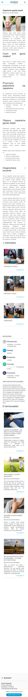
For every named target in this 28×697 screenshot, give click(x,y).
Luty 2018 (9, 396)
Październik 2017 (19, 398)
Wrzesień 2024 (7, 387)
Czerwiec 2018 (14, 394)
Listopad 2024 (7, 385)
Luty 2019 (18, 390)
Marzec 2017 (9, 401)
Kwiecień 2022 (10, 389)
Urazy (9, 369)
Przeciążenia (20, 367)
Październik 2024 (16, 385)
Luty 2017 (17, 401)
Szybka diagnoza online (14, 695)
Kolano (10, 353)
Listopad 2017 (10, 398)
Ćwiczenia (18, 344)
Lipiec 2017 (15, 399)
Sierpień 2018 (18, 392)
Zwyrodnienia (11, 367)
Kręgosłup (11, 376)
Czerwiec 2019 (10, 390)
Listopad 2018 (10, 392)
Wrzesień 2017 (7, 399)
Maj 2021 (17, 389)
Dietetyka (10, 344)
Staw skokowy (12, 377)
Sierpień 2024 (16, 387)
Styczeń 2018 (16, 396)
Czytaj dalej (19, 270)
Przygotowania (12, 346)
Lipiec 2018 (6, 394)
